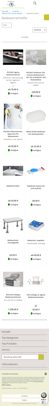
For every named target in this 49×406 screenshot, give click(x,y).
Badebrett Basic (13, 186)
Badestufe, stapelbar (35, 240)
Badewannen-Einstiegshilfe (13, 241)
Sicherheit (16, 11)
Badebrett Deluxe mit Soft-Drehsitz (36, 187)
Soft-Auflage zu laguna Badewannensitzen (36, 296)
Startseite (5, 11)
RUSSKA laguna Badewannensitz (13, 73)
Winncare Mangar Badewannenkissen (13, 295)
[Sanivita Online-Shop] (13, 4)
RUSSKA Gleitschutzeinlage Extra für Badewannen (13, 133)
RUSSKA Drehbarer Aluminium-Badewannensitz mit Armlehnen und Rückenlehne (36, 76)
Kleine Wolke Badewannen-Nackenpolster (36, 132)
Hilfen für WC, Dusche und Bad (12, 13)
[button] (13, 96)
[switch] (44, 402)
